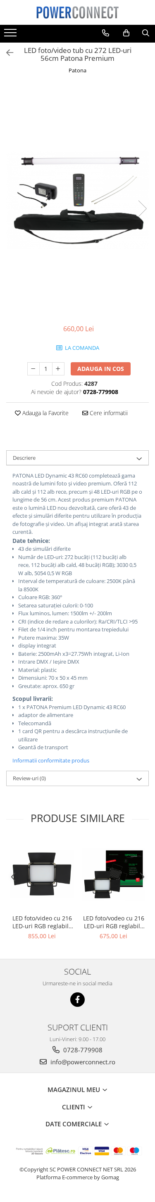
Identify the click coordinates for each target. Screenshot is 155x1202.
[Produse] (11, 35)
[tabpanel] (77, 200)
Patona (77, 70)
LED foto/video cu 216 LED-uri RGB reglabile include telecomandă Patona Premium (42, 922)
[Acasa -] (77, 12)
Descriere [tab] (24, 457)
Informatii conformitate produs (50, 760)
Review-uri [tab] (29, 778)
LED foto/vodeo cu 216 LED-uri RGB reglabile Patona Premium (113, 922)
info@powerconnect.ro (82, 1062)
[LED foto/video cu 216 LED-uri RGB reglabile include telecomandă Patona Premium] (42, 874)
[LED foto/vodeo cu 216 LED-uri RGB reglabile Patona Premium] (113, 874)
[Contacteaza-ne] (105, 33)
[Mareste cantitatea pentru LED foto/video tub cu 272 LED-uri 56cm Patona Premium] (58, 368)
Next (142, 208)
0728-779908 (82, 1050)
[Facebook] (77, 999)
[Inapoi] (6, 52)
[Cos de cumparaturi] (126, 33)
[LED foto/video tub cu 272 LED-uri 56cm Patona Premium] (77, 200)
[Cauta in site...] (145, 33)
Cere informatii (108, 413)
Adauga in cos (100, 369)
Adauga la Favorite (45, 413)
